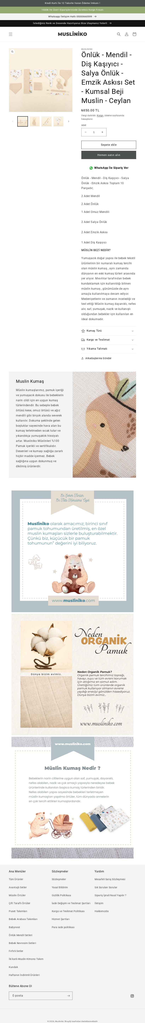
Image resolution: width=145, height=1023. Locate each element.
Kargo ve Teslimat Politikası (68, 911)
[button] (10, 34)
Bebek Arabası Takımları (23, 919)
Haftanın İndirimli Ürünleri (24, 975)
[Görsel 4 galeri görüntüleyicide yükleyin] (58, 121)
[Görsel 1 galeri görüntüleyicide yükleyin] (23, 121)
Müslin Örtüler (17, 895)
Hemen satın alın (108, 155)
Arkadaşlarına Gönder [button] (98, 358)
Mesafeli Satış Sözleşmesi (110, 879)
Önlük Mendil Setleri (20, 935)
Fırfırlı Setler (16, 951)
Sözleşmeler (59, 879)
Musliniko (59, 1021)
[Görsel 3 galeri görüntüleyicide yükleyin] (46, 121)
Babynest (14, 927)
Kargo (100, 115)
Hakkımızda (102, 911)
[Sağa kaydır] (68, 121)
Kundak (13, 967)
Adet (83, 125)
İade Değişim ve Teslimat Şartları (71, 903)
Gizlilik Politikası (61, 895)
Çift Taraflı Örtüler (19, 903)
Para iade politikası (63, 927)
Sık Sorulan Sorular (106, 887)
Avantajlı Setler (18, 887)
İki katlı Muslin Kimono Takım (26, 959)
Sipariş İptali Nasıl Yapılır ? (110, 895)
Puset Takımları (18, 911)
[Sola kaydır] (13, 121)
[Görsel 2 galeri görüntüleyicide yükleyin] (35, 121)
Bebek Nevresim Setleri (22, 943)
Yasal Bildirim (60, 887)
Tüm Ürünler (16, 879)
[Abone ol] (68, 996)
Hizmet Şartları (61, 919)
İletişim (99, 903)
